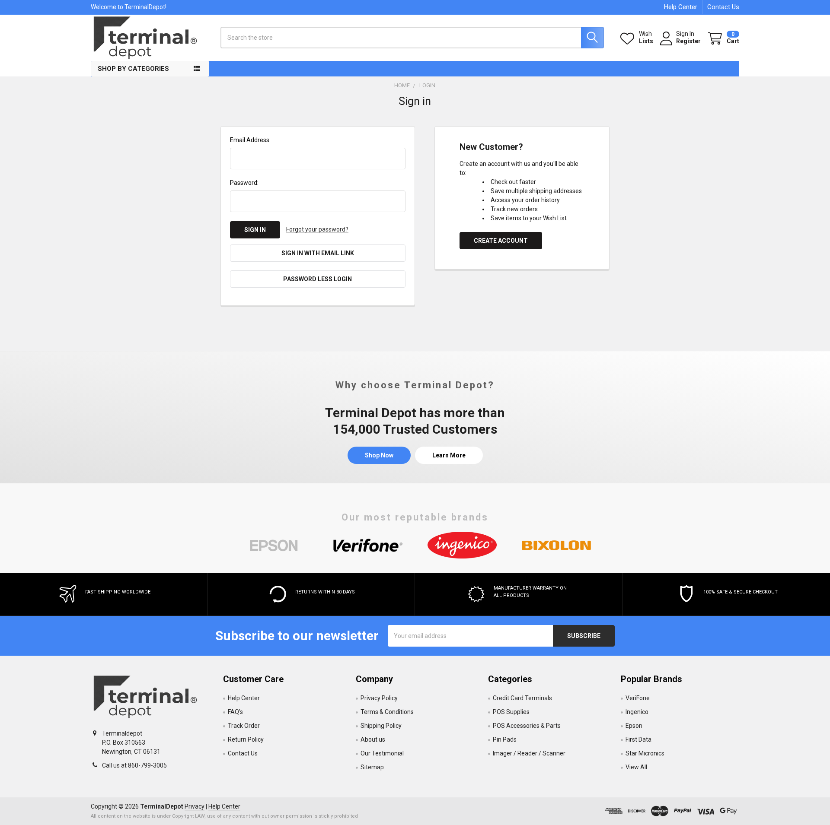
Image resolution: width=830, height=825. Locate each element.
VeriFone (638, 698)
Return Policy (246, 739)
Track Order (244, 725)
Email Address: (250, 139)
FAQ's (235, 711)
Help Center (680, 7)
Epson (634, 725)
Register (688, 41)
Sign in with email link (317, 253)
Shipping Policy (381, 725)
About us (373, 739)
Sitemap (372, 767)
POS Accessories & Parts (527, 725)
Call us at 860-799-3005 (134, 765)
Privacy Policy (379, 698)
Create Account (501, 240)
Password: (244, 182)
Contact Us (723, 7)
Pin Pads (505, 739)
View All (636, 767)
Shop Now (379, 455)
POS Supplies (511, 711)
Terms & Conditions (387, 711)
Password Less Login (317, 279)
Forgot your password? (317, 229)
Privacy (194, 806)
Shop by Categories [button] (133, 69)
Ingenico (637, 711)
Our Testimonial (382, 753)
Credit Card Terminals (522, 698)
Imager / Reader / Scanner (529, 753)
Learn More (449, 455)
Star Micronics (645, 753)
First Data (638, 739)
